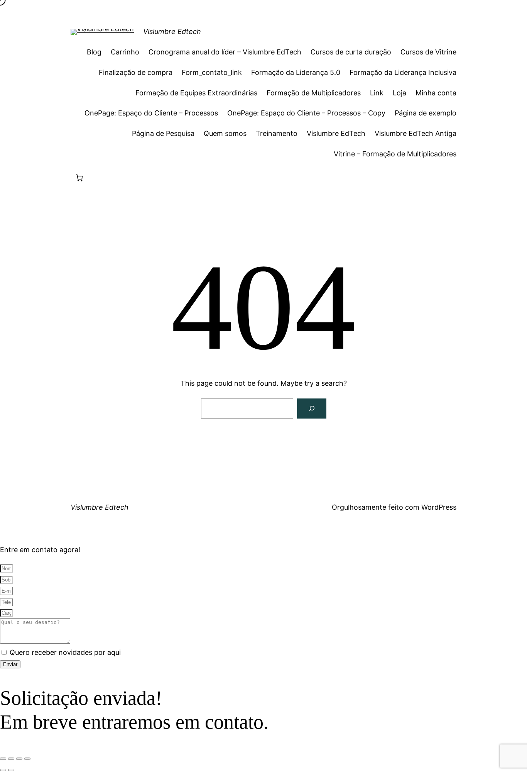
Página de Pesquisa (163, 133)
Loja (399, 93)
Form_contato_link (212, 72)
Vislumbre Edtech (172, 31)
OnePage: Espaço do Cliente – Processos (151, 113)
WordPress (438, 507)
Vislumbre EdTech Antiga (415, 133)
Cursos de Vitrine (428, 52)
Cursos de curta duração (351, 52)
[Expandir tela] (11, 759)
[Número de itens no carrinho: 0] (79, 177)
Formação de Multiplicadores (314, 93)
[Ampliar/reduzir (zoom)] (3, 759)
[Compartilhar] (19, 759)
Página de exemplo (425, 113)
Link (376, 93)
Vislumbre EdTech (336, 133)
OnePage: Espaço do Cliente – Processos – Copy (306, 113)
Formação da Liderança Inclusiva (403, 72)
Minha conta (436, 93)
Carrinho (125, 52)
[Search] (311, 408)
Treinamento (276, 133)
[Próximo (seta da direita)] (11, 770)
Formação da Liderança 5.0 (295, 72)
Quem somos (225, 133)
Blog (94, 52)
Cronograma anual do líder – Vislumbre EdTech (225, 52)
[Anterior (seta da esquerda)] (3, 770)
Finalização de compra (135, 72)
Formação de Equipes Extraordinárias (196, 93)
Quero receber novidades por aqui (65, 652)
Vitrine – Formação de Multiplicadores (395, 154)
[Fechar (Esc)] (27, 759)
